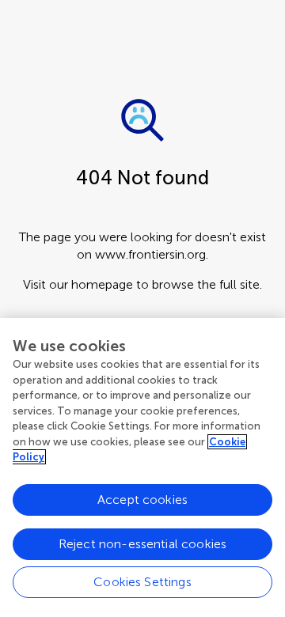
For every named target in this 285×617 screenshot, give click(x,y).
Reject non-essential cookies (142, 543)
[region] (142, 467)
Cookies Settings (142, 581)
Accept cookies (142, 499)
